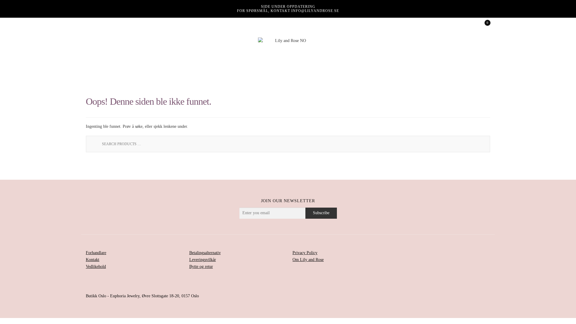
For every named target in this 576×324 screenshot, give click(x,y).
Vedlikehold (96, 266)
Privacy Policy (304, 252)
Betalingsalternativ (205, 252)
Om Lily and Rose (308, 259)
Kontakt (92, 259)
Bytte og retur (201, 266)
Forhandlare (96, 252)
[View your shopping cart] (483, 25)
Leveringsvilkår (202, 259)
